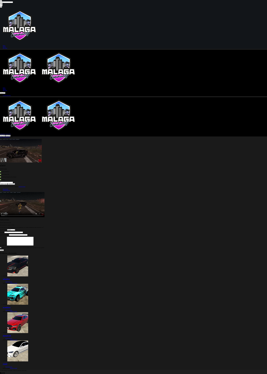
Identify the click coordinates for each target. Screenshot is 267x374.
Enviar (2, 250)
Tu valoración (3, 245)
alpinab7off (7, 336)
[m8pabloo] (17, 276)
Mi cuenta (5, 90)
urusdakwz (7, 307)
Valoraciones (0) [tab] (6, 190)
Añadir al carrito (4, 183)
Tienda (4, 89)
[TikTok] (2, 373)
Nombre (2, 232)
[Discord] (4, 373)
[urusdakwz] (17, 304)
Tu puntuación (3, 229)
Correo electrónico (4, 234)
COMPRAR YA (11, 183)
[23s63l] (17, 361)
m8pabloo (6, 279)
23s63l (5, 364)
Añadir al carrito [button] (13, 283)
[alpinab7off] (17, 332)
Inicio (4, 87)
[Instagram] (1, 373)
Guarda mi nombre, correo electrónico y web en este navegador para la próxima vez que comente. (23, 247)
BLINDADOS (22, 186)
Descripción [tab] (5, 189)
